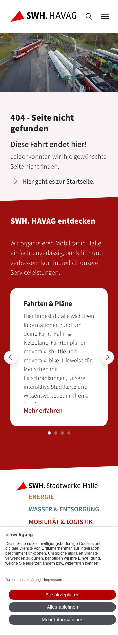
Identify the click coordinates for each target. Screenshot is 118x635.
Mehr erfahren (43, 410)
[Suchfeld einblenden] (89, 16)
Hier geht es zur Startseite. (58, 181)
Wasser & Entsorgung (64, 509)
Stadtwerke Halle (59, 486)
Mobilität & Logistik (61, 521)
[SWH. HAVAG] (44, 16)
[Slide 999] (49, 433)
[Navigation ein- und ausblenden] (105, 16)
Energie (41, 497)
